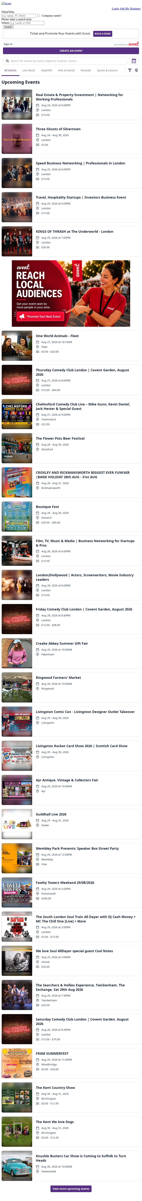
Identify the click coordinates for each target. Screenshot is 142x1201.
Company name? (51, 15)
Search (8, 26)
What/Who (7, 11)
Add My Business (130, 8)
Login (115, 8)
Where (5, 22)
